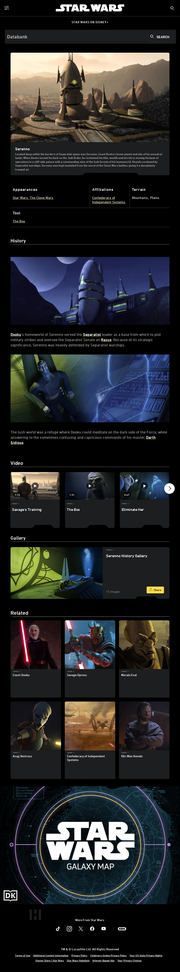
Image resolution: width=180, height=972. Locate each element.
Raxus (106, 339)
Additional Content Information (50, 955)
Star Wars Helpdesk (78, 960)
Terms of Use (22, 955)
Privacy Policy (79, 955)
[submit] (172, 8)
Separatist (92, 334)
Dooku (16, 334)
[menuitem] (7, 8)
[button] (169, 489)
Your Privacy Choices (129, 960)
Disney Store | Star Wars (50, 960)
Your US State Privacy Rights (146, 955)
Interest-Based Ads (103, 960)
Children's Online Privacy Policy (108, 955)
